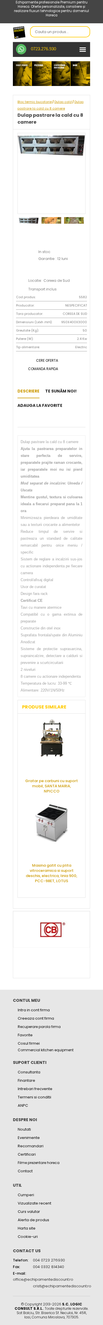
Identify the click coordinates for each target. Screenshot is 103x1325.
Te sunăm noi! (61, 391)
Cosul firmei (29, 1043)
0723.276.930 (43, 48)
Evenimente (29, 1137)
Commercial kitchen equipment (46, 1050)
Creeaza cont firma (36, 1018)
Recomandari (30, 1146)
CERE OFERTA (47, 360)
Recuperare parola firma (39, 1026)
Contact (25, 1171)
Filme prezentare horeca (39, 1162)
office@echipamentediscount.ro (43, 1279)
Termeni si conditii (34, 1097)
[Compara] (27, 420)
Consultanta (29, 1072)
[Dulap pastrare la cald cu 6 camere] (19, 420)
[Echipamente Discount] (19, 32)
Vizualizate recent (34, 1203)
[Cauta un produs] (84, 32)
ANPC (23, 1105)
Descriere (28, 391)
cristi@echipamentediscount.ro (62, 1286)
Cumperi (26, 1195)
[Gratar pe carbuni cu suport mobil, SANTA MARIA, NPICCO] (51, 746)
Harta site (26, 1228)
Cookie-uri (28, 1236)
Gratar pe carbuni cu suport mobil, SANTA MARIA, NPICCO (51, 786)
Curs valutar (29, 1211)
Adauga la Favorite (39, 405)
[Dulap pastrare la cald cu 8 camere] (69, 405)
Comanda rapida (43, 368)
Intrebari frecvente (35, 1089)
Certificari (27, 1154)
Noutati (24, 1129)
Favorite (25, 1035)
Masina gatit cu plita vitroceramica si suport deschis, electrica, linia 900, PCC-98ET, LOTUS (51, 873)
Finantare (26, 1080)
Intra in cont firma (34, 1010)
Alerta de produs (33, 1220)
